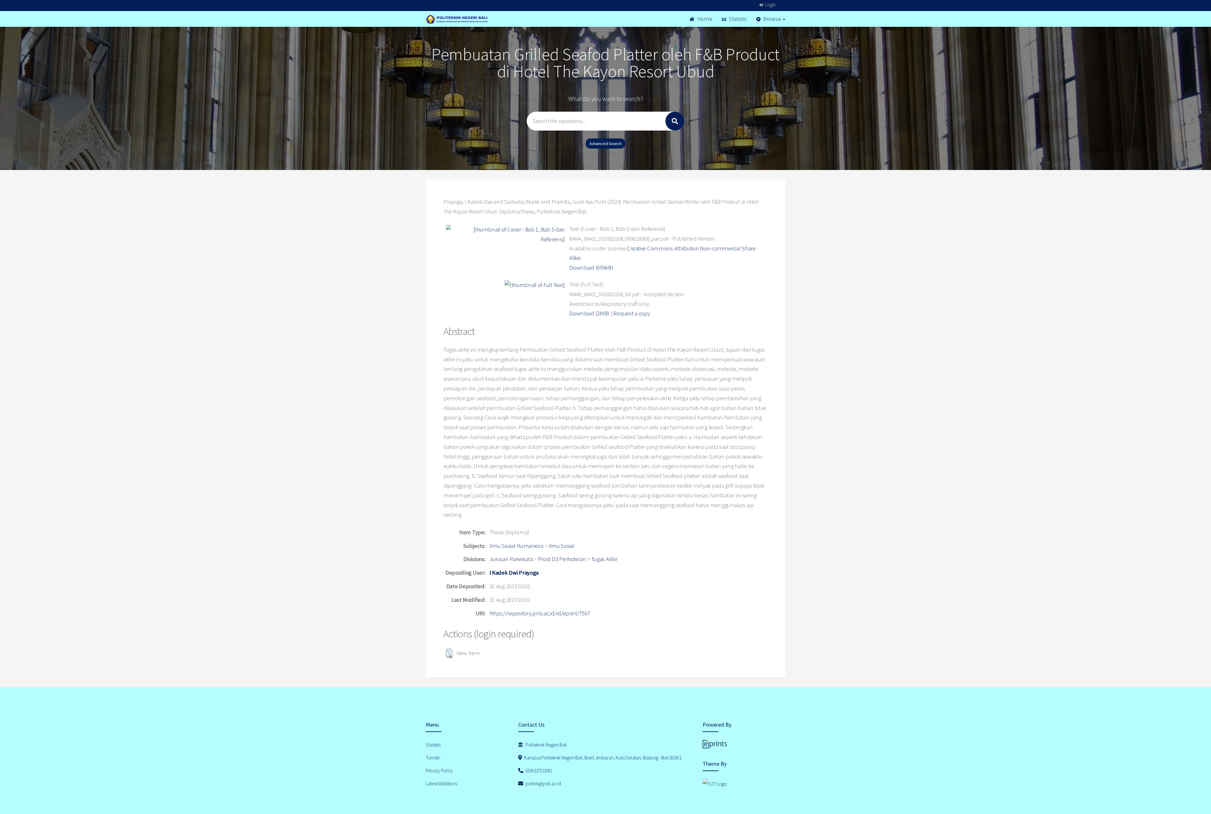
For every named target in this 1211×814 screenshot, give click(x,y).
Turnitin (433, 757)
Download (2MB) (589, 313)
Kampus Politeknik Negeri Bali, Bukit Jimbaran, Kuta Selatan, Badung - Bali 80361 (602, 757)
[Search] (674, 121)
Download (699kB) (591, 267)
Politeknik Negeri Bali (545, 744)
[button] (449, 653)
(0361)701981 (538, 770)
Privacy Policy (439, 770)
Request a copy (631, 313)
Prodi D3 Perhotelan (562, 559)
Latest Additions (441, 783)
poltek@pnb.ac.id (542, 783)
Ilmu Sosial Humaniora (516, 545)
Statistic (737, 18)
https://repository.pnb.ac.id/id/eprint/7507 (539, 613)
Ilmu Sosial (561, 545)
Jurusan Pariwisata (511, 559)
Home (704, 18)
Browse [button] (772, 18)
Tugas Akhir (604, 559)
